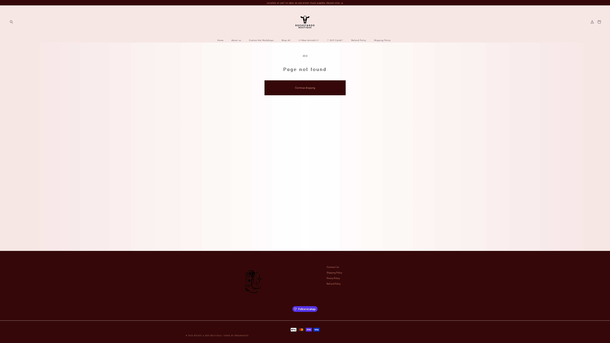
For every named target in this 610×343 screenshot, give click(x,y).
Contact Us (333, 267)
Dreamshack (241, 336)
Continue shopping (305, 87)
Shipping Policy (334, 272)
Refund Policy (333, 283)
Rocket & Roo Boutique (207, 336)
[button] (11, 21)
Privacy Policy (333, 278)
